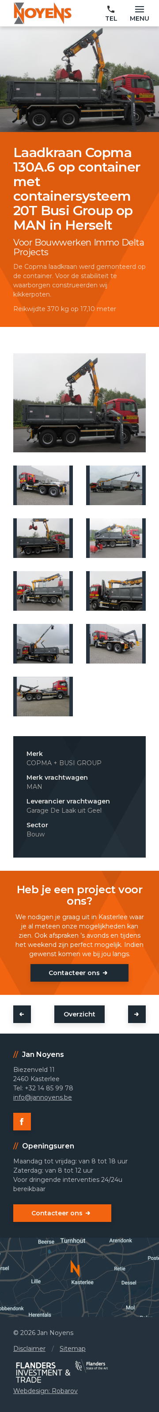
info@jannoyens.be (42, 1097)
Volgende (137, 1014)
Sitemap (73, 1349)
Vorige (22, 1014)
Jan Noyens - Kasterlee (42, 13)
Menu (139, 18)
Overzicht (79, 1014)
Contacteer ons (74, 973)
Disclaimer (29, 1349)
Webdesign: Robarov (45, 1391)
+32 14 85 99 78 (111, 14)
